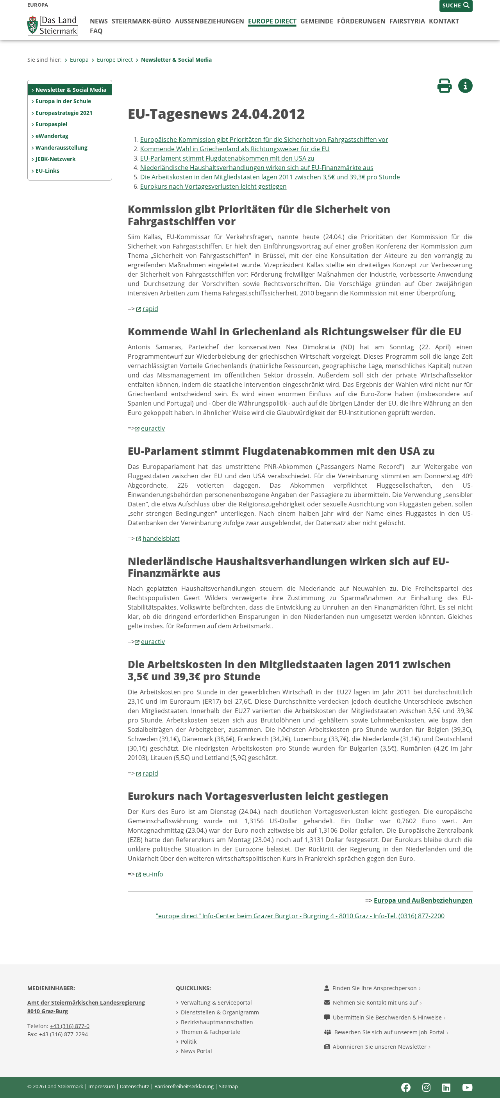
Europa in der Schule (63, 101)
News (99, 21)
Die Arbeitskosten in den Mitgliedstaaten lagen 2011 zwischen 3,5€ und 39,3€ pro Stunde (270, 177)
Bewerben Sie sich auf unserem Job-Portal (390, 1032)
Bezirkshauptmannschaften (217, 1022)
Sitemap (228, 1086)
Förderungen (361, 21)
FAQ (96, 31)
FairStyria (407, 21)
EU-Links (47, 170)
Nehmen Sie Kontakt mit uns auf (376, 1002)
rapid (150, 308)
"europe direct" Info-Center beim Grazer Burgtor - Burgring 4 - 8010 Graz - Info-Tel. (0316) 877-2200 (300, 916)
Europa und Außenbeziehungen (423, 900)
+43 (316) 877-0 (69, 1026)
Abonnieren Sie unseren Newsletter (380, 1046)
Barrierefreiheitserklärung (184, 1086)
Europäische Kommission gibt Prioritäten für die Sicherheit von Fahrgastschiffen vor (264, 139)
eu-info (153, 874)
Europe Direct (272, 21)
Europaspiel (51, 124)
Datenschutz (134, 1086)
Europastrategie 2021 (64, 112)
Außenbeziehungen (209, 21)
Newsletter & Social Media (176, 59)
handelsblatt (161, 538)
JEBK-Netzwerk (56, 159)
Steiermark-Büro (141, 21)
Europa (79, 59)
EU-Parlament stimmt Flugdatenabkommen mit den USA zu (227, 158)
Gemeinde (316, 21)
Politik (188, 1041)
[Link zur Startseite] (52, 25)
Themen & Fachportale (210, 1031)
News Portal (196, 1051)
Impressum (101, 1086)
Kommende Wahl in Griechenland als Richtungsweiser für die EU (235, 149)
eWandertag (52, 135)
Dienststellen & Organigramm (220, 1012)
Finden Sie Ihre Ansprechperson (375, 988)
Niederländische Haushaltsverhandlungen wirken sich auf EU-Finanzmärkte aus (256, 167)
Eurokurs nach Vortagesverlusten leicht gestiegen (213, 186)
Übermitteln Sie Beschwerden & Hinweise (388, 1017)
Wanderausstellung (62, 147)
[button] (456, 6)
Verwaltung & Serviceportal (216, 1002)
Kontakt (444, 21)
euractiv (153, 428)
